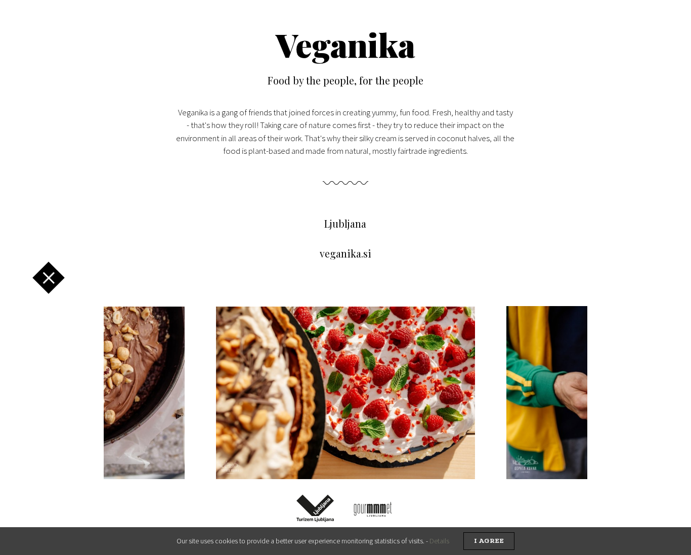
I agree (489, 541)
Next (559, 393)
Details (439, 540)
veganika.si (345, 253)
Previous (125, 393)
